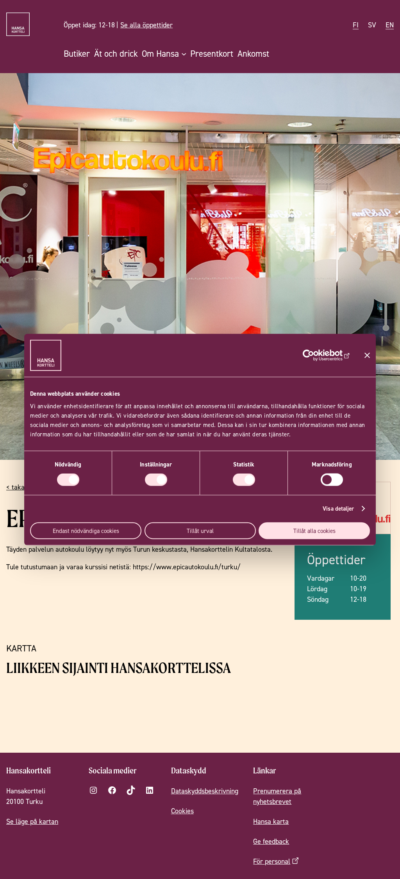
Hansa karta (271, 821)
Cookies (182, 811)
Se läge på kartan (32, 821)
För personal (271, 861)
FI (356, 25)
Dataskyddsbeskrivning (204, 791)
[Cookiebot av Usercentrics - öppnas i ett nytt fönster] (316, 355)
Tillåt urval (200, 530)
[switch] (156, 480)
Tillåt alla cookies (314, 530)
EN (390, 25)
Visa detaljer (338, 508)
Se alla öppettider (146, 25)
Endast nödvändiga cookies (86, 530)
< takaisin (20, 487)
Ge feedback (271, 841)
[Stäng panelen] (367, 355)
